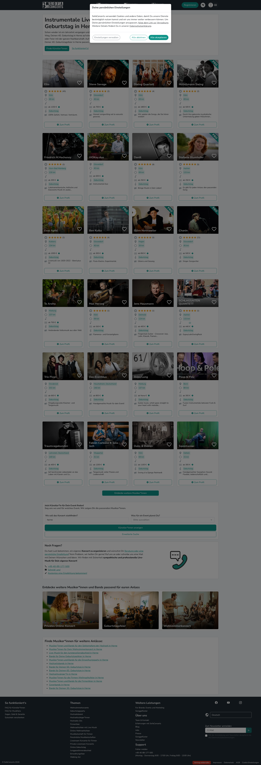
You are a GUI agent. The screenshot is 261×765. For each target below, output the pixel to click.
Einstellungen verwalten (106, 37)
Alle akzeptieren (158, 37)
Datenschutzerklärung (140, 26)
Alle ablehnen (139, 37)
